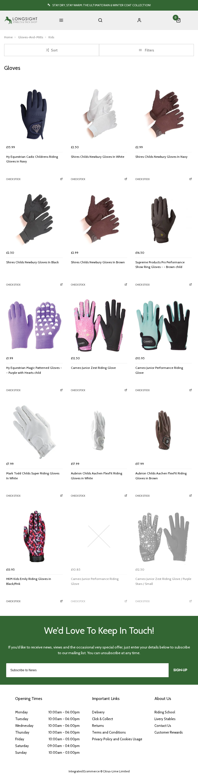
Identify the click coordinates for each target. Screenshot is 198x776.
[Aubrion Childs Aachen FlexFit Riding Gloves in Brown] (163, 431)
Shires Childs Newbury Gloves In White (97, 157)
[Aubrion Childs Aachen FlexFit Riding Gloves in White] (99, 431)
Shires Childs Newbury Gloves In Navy (161, 157)
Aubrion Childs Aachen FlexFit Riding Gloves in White (96, 475)
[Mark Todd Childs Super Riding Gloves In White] (34, 431)
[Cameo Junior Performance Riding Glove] (163, 325)
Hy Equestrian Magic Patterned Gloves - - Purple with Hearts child (34, 370)
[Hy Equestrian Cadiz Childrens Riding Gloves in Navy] (34, 114)
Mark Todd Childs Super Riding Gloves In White (32, 475)
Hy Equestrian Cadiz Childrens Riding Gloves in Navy (32, 159)
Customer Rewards (168, 732)
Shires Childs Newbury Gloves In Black (32, 262)
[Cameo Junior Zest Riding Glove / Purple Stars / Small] (163, 536)
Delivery (98, 712)
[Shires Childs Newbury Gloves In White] (99, 114)
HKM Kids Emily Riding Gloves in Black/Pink (28, 581)
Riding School (164, 712)
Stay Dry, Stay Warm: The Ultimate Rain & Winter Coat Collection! (101, 5)
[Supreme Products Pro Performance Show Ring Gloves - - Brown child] (163, 219)
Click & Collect (102, 719)
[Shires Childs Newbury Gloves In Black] (34, 219)
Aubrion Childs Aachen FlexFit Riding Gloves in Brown (161, 475)
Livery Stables (165, 719)
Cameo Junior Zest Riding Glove (93, 368)
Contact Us (162, 725)
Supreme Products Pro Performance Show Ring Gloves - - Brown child (160, 264)
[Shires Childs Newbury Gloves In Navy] (163, 114)
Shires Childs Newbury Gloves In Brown (98, 262)
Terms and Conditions (109, 732)
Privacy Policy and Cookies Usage (117, 739)
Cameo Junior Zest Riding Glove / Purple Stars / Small (163, 581)
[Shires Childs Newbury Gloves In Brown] (99, 219)
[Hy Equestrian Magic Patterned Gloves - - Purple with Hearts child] (34, 325)
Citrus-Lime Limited (116, 771)
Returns (98, 725)
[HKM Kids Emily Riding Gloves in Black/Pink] (34, 536)
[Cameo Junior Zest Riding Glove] (99, 325)
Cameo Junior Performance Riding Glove (159, 370)
